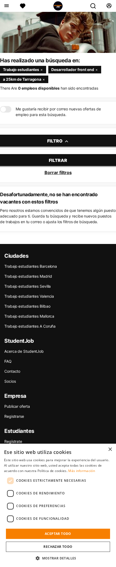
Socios (10, 381)
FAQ (8, 361)
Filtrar (58, 160)
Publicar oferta (17, 406)
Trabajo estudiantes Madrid (28, 276)
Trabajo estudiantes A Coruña (30, 326)
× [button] (110, 449)
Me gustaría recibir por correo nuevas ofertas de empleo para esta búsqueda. (58, 112)
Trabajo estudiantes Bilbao (27, 306)
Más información (81, 470)
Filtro (55, 141)
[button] (58, 558)
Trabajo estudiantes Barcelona (30, 266)
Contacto (12, 371)
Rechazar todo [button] (57, 546)
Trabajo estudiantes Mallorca (29, 316)
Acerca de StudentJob (24, 351)
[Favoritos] (23, 6)
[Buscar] (95, 6)
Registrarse (14, 416)
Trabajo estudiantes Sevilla (27, 286)
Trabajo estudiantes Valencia (29, 296)
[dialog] (58, 505)
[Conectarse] (108, 6)
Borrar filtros (58, 172)
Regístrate (13, 441)
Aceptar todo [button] (58, 533)
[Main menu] (6, 6)
